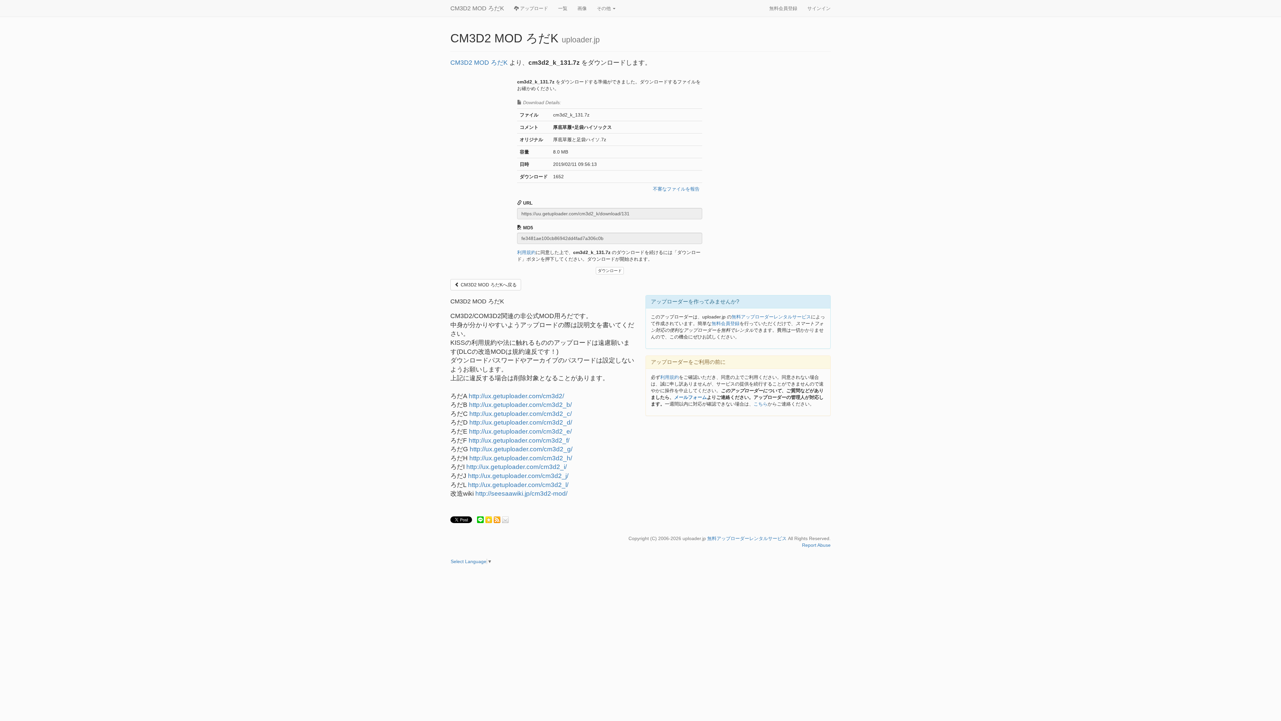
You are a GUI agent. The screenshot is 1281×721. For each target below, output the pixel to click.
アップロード (533, 8)
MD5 (527, 227)
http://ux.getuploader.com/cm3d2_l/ (518, 484)
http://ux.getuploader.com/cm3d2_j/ (518, 475)
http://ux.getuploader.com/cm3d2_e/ (520, 431)
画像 (582, 8)
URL (527, 203)
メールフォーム (690, 397)
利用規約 (526, 252)
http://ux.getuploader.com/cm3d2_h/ (520, 458)
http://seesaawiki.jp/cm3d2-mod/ (521, 493)
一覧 (562, 8)
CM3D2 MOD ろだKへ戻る (488, 284)
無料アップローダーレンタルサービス (771, 316)
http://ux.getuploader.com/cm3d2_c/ (520, 413)
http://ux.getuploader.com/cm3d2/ (516, 396)
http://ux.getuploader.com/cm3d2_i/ (516, 466)
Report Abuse (816, 545)
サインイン (819, 8)
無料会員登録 (783, 8)
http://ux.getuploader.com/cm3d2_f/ (519, 440)
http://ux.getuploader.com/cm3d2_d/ (520, 422)
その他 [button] (604, 8)
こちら (761, 404)
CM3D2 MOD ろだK (477, 8)
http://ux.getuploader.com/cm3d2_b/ (520, 404)
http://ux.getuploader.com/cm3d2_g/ (521, 449)
